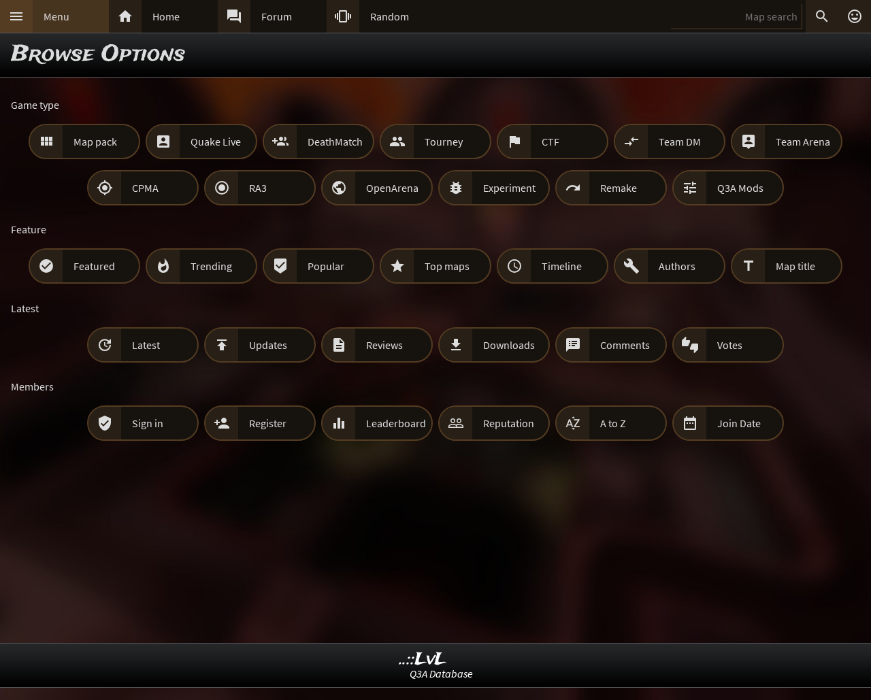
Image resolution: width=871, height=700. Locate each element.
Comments (625, 345)
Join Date (739, 423)
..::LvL (423, 659)
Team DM (680, 141)
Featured (94, 266)
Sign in (147, 423)
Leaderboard (396, 423)
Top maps (447, 266)
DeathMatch (335, 141)
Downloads (509, 345)
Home (166, 16)
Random (389, 16)
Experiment (509, 188)
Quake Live (216, 141)
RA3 (258, 188)
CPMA (145, 188)
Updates (268, 345)
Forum (276, 16)
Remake (618, 188)
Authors (677, 266)
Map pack (95, 141)
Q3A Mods (740, 188)
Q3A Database (441, 673)
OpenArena (392, 188)
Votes (729, 345)
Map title (795, 266)
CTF (550, 141)
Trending (211, 266)
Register (267, 423)
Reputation (508, 423)
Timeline (562, 266)
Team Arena (803, 141)
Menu (56, 16)
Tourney (444, 141)
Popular (326, 266)
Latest (146, 345)
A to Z (613, 423)
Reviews (384, 345)
